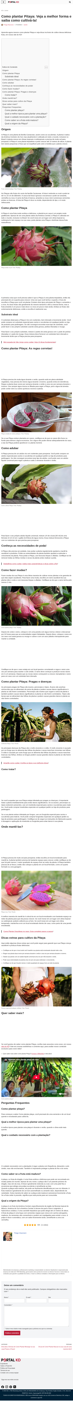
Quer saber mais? (10, 104)
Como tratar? (11, 95)
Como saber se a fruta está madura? (21, 120)
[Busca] (70, 2)
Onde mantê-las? (9, 98)
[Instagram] (6, 1388)
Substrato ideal (12, 76)
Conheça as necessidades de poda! (17, 86)
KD (2, 10)
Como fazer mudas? (11, 89)
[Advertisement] (24, 52)
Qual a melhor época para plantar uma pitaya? (26, 113)
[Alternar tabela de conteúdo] (45, 67)
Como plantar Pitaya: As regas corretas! (19, 80)
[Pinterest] (10, 1388)
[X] (14, 1388)
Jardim (6, 10)
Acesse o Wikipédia (37, 1053)
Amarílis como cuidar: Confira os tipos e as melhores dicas (25, 763)
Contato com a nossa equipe (9, 1372)
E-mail (28, 1297)
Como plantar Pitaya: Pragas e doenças (19, 92)
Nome (6, 1297)
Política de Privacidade (7, 1368)
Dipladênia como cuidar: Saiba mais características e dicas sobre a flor (30, 564)
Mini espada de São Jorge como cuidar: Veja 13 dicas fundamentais (29, 342)
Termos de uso (5, 1370)
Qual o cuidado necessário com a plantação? (25, 117)
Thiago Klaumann (9, 24)
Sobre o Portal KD (6, 1366)
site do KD (5, 1046)
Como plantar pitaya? (14, 110)
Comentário (8, 1305)
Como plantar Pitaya (11, 73)
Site (49, 1297)
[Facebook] (2, 1388)
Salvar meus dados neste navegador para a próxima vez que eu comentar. (29, 1328)
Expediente (4, 1363)
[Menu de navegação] (3, 2)
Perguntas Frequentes (11, 107)
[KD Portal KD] (13, 2)
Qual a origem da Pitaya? (16, 123)
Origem (5, 70)
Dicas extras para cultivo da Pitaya (17, 101)
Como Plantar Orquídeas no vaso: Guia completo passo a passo (28, 931)
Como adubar (8, 83)
